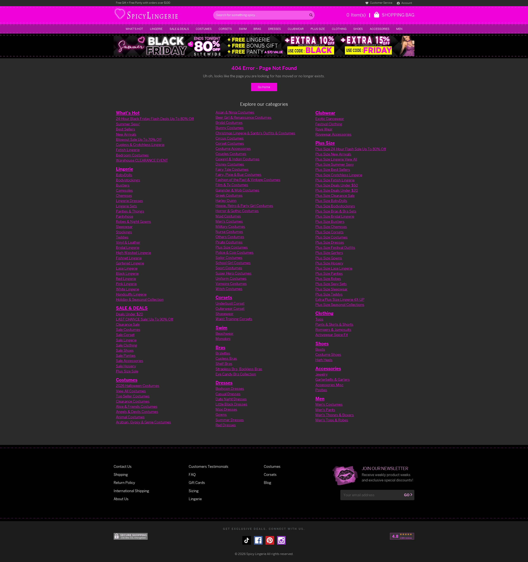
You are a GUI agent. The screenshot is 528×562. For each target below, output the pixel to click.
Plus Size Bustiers (329, 221)
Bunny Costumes (230, 128)
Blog (267, 482)
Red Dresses (226, 425)
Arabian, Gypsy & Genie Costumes (143, 422)
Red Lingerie (126, 278)
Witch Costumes (229, 289)
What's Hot (134, 29)
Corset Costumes (230, 143)
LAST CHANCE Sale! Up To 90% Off (144, 319)
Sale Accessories (129, 361)
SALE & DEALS (179, 29)
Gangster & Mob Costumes (237, 190)
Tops (319, 319)
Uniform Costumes (231, 278)
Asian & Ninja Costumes (235, 112)
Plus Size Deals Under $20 (336, 190)
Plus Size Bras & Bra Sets (335, 211)
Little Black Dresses (231, 404)
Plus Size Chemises (331, 227)
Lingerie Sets (126, 206)
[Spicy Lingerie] (162, 15)
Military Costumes (230, 226)
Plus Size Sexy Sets (331, 284)
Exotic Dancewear (329, 118)
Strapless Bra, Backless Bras (239, 369)
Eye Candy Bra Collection (236, 374)
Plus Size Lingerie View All (336, 159)
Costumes (204, 29)
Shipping (121, 474)
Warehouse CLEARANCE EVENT (142, 160)
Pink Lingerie (126, 284)
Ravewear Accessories (333, 134)
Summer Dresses (230, 420)
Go (406, 495)
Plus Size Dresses (329, 242)
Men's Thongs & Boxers (334, 415)
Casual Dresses (228, 394)
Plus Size (318, 29)
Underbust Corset (230, 303)
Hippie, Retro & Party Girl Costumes (244, 205)
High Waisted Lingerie (133, 252)
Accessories (379, 29)
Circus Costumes (230, 138)
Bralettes (223, 353)
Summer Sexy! (128, 124)
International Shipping (131, 491)
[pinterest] (269, 540)
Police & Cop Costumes (234, 252)
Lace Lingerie (126, 268)
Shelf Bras (224, 363)
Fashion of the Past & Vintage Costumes (248, 180)
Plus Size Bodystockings (335, 206)
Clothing (339, 29)
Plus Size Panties (329, 273)
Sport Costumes (229, 268)
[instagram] (281, 540)
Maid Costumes (228, 216)
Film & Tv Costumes (232, 185)
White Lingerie (127, 289)
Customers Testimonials (208, 466)
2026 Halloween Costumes (137, 385)
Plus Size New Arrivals (333, 154)
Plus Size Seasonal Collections (339, 304)
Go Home (264, 87)
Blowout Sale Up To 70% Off (138, 139)
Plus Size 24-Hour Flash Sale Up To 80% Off (350, 149)
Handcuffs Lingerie (131, 294)
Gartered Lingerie (130, 263)
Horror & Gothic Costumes (237, 211)
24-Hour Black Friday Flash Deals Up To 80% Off (155, 118)
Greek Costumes (229, 195)
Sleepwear (124, 227)
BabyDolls (124, 175)
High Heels (323, 360)
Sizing (194, 491)
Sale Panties (126, 355)
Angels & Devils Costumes (137, 411)
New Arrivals (126, 134)
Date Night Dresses (231, 399)
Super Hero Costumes (233, 273)
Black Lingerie (127, 273)
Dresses (274, 29)
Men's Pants (325, 410)
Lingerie (156, 29)
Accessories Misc (329, 385)
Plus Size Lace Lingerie (333, 268)
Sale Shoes (125, 350)
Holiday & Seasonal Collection (140, 299)
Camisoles (124, 190)
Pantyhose (124, 216)
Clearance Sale (128, 324)
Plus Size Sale (127, 371)
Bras (257, 29)
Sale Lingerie (126, 340)
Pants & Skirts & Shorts (334, 324)
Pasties (321, 390)
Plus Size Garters (329, 252)
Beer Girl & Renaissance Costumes (243, 117)
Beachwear (224, 333)
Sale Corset (125, 335)
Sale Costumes (128, 329)
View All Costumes (131, 391)
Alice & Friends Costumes (136, 406)
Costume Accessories (233, 148)
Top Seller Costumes (133, 396)
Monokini (223, 338)
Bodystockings (128, 180)
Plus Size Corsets (329, 232)
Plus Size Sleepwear (331, 289)
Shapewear (224, 314)
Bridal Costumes (229, 122)
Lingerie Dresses (129, 201)
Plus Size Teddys (329, 294)
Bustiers (123, 185)
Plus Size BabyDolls (331, 201)
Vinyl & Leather (128, 242)
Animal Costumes (130, 417)
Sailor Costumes (229, 257)
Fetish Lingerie (128, 150)
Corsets (225, 29)
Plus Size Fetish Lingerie (335, 180)
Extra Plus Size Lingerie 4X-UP (339, 299)
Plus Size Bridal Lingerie (334, 216)
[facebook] (258, 540)
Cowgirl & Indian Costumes (237, 159)
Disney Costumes (230, 164)
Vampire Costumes (231, 283)
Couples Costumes (231, 154)
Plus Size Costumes (232, 247)
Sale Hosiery (126, 366)
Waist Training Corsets (234, 319)
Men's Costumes (229, 221)
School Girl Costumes (233, 263)
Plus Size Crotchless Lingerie (338, 175)
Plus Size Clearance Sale (335, 195)
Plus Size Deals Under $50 (336, 185)
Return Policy (124, 482)
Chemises (124, 195)
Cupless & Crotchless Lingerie (140, 144)
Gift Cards (197, 482)
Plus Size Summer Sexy (334, 164)
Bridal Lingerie (127, 247)
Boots (320, 349)
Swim (243, 29)
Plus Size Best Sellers (332, 169)
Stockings (124, 232)
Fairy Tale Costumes (232, 169)
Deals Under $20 (129, 314)
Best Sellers (125, 129)
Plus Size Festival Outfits (335, 247)
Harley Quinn (226, 200)
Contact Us (123, 466)
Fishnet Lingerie (129, 258)
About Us (121, 499)
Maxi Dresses (226, 409)
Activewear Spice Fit (331, 335)
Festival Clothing (328, 124)
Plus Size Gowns (328, 258)
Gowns (221, 414)
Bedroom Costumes (132, 155)
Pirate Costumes (229, 242)
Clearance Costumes (133, 401)
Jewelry (321, 374)
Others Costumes (230, 237)
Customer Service (380, 2)
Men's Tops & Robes (331, 420)
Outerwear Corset (230, 308)
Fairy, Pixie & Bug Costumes (238, 174)
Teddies (122, 237)
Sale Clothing (126, 345)
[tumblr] (246, 540)
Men (399, 29)
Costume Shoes (328, 354)
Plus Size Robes (328, 278)
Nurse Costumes (229, 231)
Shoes (358, 29)
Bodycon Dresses (230, 388)
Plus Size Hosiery (329, 263)
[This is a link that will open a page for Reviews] (402, 536)
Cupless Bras (226, 358)
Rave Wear (323, 129)
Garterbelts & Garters (332, 379)
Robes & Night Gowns (133, 221)
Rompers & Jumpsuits (333, 329)
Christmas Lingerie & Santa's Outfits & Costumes (255, 133)
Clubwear (296, 29)
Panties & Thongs (130, 211)
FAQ (192, 474)
